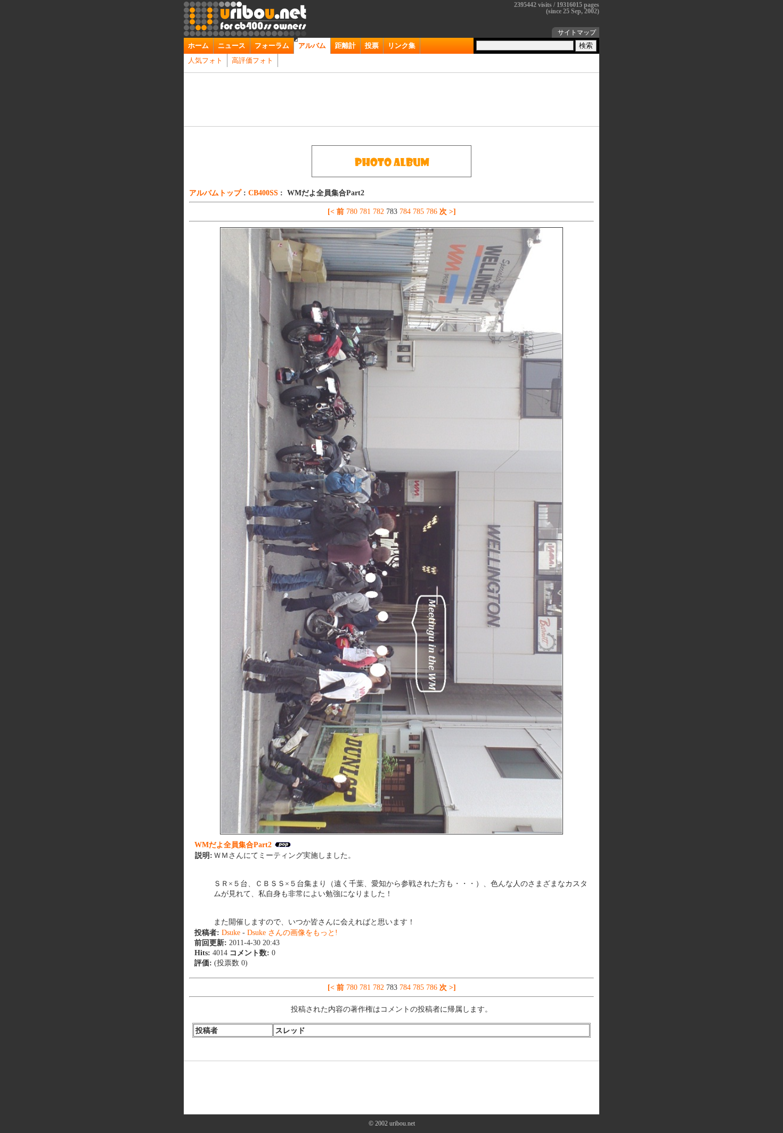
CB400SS (264, 192)
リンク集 (401, 45)
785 (419, 211)
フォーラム (272, 45)
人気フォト (205, 60)
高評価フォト (252, 60)
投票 (372, 45)
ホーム (198, 45)
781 (366, 211)
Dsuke (232, 932)
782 (379, 211)
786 (432, 211)
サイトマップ (577, 32)
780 (353, 211)
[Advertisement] (391, 99)
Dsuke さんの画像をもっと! (292, 932)
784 (406, 211)
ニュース (232, 45)
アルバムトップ (216, 192)
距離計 (345, 45)
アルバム (312, 45)
